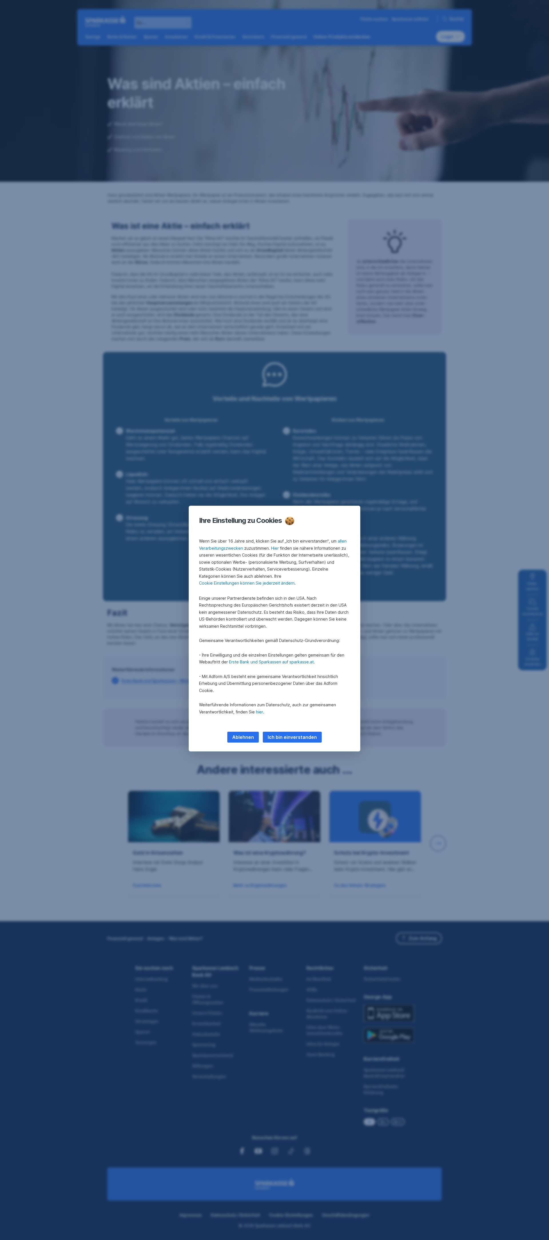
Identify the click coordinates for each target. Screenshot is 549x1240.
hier (259, 711)
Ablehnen (243, 737)
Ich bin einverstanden (292, 737)
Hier (275, 548)
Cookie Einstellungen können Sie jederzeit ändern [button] (247, 583)
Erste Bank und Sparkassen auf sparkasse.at (271, 661)
